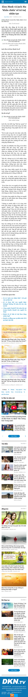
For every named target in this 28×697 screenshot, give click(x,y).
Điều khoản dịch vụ (16, 692)
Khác (15, 482)
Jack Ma (7, 392)
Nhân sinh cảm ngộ (6, 549)
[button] (25, 436)
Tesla (12, 392)
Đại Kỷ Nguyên (9, 688)
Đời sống (16, 631)
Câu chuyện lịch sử (18, 646)
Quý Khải (6, 16)
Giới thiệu (4, 692)
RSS (9, 692)
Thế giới (16, 608)
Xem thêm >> (23, 443)
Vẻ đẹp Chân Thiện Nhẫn (7, 571)
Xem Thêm (14, 436)
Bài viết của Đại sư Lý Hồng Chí (8, 343)
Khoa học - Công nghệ (19, 462)
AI (8, 389)
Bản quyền (10, 693)
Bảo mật (4, 693)
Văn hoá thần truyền (18, 622)
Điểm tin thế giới (17, 454)
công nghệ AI (19, 389)
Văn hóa (16, 666)
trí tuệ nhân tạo (18, 392)
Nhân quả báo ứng (18, 490)
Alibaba (12, 389)
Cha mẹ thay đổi (5, 529)
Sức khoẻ (16, 472)
